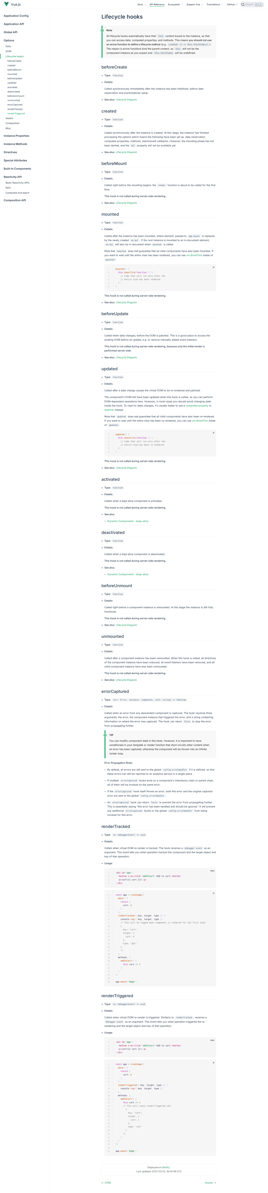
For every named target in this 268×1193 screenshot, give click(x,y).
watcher (109, 409)
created (11, 65)
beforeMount (14, 69)
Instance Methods (15, 144)
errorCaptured (14, 104)
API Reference (157, 4)
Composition (13, 123)
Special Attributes (15, 160)
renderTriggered (16, 113)
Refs (8, 187)
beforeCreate (14, 61)
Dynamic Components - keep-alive (127, 521)
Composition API (15, 200)
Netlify (166, 1167)
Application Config (16, 15)
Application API (14, 24)
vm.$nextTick (194, 255)
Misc (8, 128)
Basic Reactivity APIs (17, 182)
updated (11, 82)
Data (8, 46)
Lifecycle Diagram (126, 99)
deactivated (13, 91)
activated (12, 87)
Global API (10, 32)
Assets (9, 118)
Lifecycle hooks (15, 56)
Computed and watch (17, 192)
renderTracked (14, 109)
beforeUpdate (14, 78)
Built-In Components (17, 168)
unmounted (13, 100)
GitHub (232, 4)
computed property (197, 405)
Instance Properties (16, 135)
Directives (10, 152)
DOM (8, 51)
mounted (12, 74)
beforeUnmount (15, 96)
